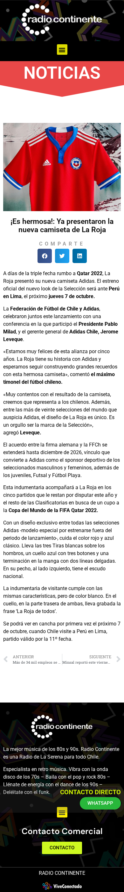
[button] (62, 49)
